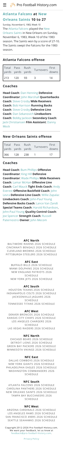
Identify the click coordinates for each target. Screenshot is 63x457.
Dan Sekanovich (23, 114)
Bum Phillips (29, 170)
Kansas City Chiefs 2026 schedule (31, 317)
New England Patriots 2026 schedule (31, 273)
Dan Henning (29, 93)
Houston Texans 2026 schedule (31, 289)
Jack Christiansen (14, 122)
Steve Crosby (21, 101)
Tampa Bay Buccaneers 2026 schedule (31, 397)
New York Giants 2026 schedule (31, 364)
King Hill (26, 174)
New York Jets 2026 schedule (31, 279)
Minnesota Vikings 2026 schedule (31, 349)
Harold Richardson (45, 207)
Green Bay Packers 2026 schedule (31, 346)
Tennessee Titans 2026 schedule (31, 303)
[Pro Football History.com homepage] (12, 5)
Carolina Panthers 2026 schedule (31, 388)
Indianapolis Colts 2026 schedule (31, 293)
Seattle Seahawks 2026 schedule (31, 420)
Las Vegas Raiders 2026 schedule (31, 328)
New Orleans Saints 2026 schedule (31, 392)
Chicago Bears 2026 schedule (31, 339)
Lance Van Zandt (47, 203)
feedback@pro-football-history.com (31, 433)
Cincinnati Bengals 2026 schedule (31, 247)
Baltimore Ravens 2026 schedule (31, 244)
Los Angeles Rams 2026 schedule (31, 413)
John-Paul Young (41, 199)
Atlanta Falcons (17, 14)
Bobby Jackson (22, 118)
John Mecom (38, 220)
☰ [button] (5, 5)
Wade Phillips (30, 178)
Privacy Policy (31, 438)
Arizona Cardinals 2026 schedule (31, 409)
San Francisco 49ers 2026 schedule (31, 416)
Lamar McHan (22, 182)
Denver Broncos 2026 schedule (32, 314)
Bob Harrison (21, 105)
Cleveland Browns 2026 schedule (31, 250)
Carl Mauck (20, 186)
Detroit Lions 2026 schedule (31, 342)
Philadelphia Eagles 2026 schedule (31, 367)
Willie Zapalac (50, 195)
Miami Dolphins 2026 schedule (31, 268)
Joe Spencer (10, 216)
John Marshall (30, 97)
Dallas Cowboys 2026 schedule (31, 360)
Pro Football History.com (37, 4)
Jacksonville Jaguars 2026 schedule (31, 298)
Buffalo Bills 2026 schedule (31, 265)
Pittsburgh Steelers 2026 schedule (31, 254)
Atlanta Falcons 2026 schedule (31, 385)
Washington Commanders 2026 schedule (31, 372)
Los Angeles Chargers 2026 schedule (31, 323)
